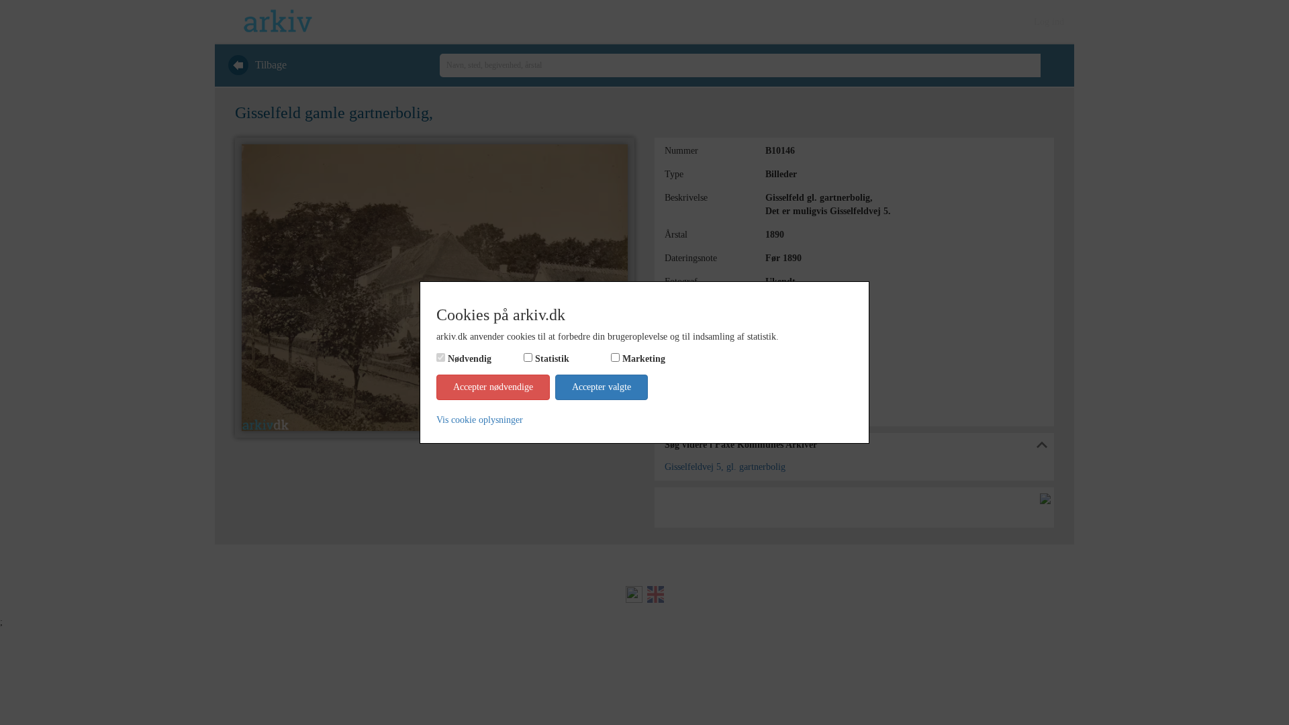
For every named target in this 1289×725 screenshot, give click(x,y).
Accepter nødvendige (493, 387)
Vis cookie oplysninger (479, 420)
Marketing (643, 359)
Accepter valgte (601, 387)
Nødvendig (469, 359)
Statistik (552, 359)
